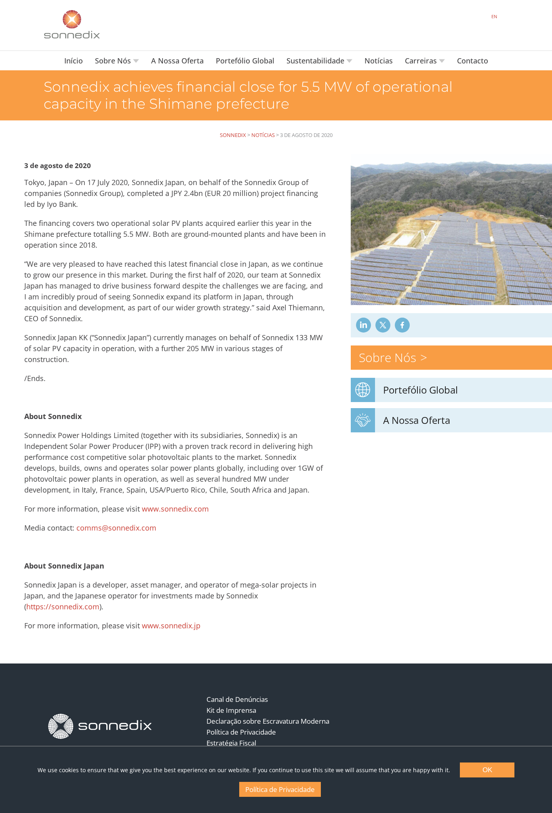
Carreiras (422, 60)
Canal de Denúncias (237, 699)
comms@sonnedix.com (116, 528)
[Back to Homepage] (100, 726)
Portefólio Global (245, 60)
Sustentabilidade (316, 60)
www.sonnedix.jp (171, 625)
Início (73, 60)
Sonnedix (233, 135)
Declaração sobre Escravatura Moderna (267, 721)
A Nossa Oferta (177, 60)
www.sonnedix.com (175, 509)
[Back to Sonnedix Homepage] (72, 24)
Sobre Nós (114, 60)
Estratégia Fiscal (231, 742)
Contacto (472, 60)
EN (494, 16)
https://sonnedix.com (62, 606)
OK (487, 770)
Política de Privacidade (241, 732)
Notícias (378, 60)
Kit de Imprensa (231, 710)
